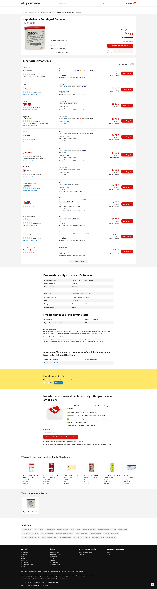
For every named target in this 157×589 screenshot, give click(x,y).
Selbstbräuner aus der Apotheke (81, 537)
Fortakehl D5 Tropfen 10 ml (112, 475)
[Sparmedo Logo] (30, 3)
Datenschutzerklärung (76, 441)
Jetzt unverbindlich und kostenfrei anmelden (60, 437)
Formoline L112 (39, 529)
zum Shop (126, 73)
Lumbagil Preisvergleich (89, 529)
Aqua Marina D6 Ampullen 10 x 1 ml (132, 475)
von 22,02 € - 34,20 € (59, 40)
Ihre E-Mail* (46, 429)
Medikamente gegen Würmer (110, 533)
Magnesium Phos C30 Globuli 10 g (92, 475)
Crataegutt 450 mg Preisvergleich (64, 533)
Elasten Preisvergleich (63, 529)
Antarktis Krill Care (27, 529)
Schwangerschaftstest (65, 537)
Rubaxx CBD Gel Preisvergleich (30, 533)
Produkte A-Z (53, 556)
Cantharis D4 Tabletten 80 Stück (31, 475)
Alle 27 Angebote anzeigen (77, 261)
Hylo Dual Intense (50, 529)
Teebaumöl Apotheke (95, 533)
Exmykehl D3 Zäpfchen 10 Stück (51, 475)
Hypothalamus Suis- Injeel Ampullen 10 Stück (30, 511)
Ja (46, 382)
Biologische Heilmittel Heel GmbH (60, 45)
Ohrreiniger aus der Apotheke (49, 537)
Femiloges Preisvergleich (47, 533)
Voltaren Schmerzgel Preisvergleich (107, 529)
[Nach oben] (153, 585)
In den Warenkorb (123, 51)
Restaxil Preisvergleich (81, 533)
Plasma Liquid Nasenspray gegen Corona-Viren (104, 537)
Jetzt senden (58, 382)
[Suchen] (103, 3)
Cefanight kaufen (122, 529)
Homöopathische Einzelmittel (52, 363)
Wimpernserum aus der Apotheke (30, 537)
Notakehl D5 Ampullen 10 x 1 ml (72, 475)
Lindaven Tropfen (75, 529)
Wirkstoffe (52, 560)
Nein (51, 382)
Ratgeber (52, 558)
